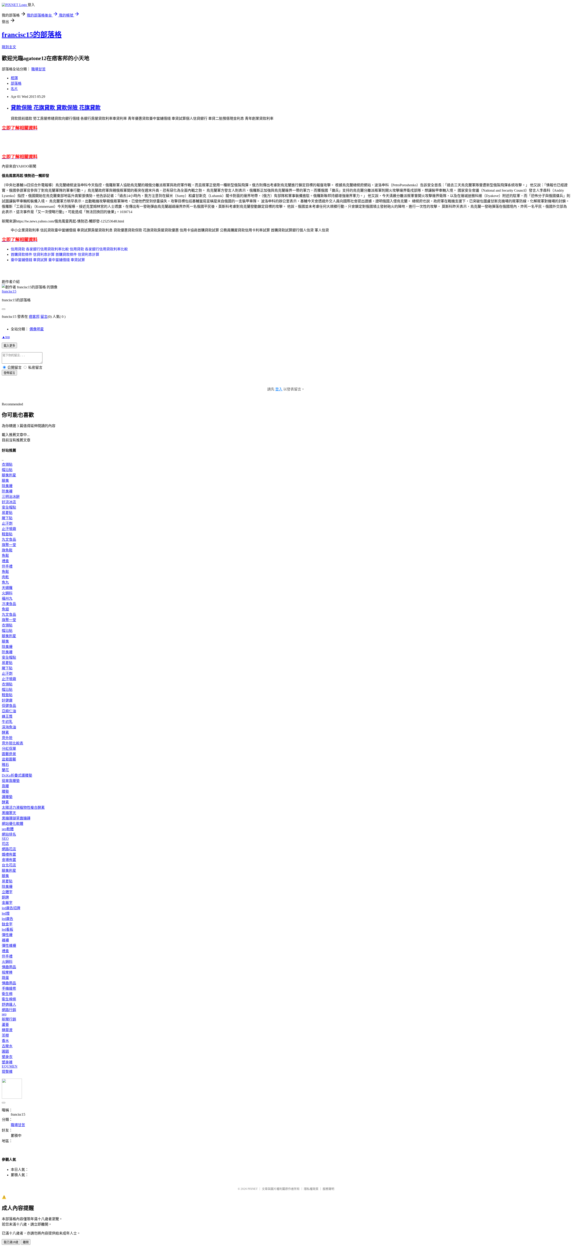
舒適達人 (9, 1004)
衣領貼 (7, 464)
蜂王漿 (7, 716)
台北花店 (9, 865)
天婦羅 (7, 588)
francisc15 (9, 291)
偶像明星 (36, 329)
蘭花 (5, 770)
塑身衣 (7, 1057)
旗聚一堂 (9, 545)
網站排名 (9, 834)
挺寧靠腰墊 (11, 781)
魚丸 (5, 582)
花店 (5, 844)
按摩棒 (7, 972)
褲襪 (5, 940)
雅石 (5, 765)
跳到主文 (9, 47)
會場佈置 (9, 860)
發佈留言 (9, 373)
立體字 (7, 892)
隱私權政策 (311, 1188)
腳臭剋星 (9, 475)
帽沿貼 (7, 470)
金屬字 (7, 903)
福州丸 (7, 598)
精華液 (7, 1030)
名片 (14, 89)
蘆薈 (5, 1025)
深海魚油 (9, 727)
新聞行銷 (9, 1019)
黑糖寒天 (9, 813)
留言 (44, 317)
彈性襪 (7, 935)
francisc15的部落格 (32, 35)
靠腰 (5, 786)
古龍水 (7, 1046)
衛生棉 (7, 994)
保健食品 (9, 706)
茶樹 (5, 1035)
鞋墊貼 (7, 534)
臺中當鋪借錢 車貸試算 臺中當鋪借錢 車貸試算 (48, 260)
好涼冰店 (9, 502)
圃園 (5, 1051)
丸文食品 (9, 539)
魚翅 (5, 609)
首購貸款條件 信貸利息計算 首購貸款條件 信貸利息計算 (55, 254)
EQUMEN (9, 1066)
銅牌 (5, 897)
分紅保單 (9, 748)
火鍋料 (7, 593)
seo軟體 (8, 829)
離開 (26, 1242)
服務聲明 (328, 1188)
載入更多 (9, 345)
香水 (5, 1041)
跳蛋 (5, 978)
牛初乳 (7, 722)
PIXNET (253, 1188)
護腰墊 (7, 797)
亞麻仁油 (9, 711)
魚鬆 (5, 555)
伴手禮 (7, 566)
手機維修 (9, 988)
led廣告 (7, 919)
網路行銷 (9, 1010)
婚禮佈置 (9, 854)
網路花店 (9, 849)
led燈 (6, 913)
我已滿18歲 (11, 1242)
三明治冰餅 (11, 497)
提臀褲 (7, 1071)
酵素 (5, 732)
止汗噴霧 (9, 529)
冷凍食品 (9, 604)
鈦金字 (7, 924)
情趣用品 (9, 967)
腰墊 (5, 791)
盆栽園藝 (9, 759)
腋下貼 (7, 518)
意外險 (7, 738)
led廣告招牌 (11, 908)
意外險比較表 (12, 743)
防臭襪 (7, 491)
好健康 (7, 700)
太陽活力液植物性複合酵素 (23, 807)
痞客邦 (34, 317)
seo (4, 1014)
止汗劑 (7, 523)
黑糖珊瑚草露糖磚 (16, 818)
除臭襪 (7, 486)
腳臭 (5, 480)
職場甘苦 (38, 69)
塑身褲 (7, 1062)
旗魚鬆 (7, 550)
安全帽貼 (9, 507)
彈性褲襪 (9, 945)
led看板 (7, 929)
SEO (5, 838)
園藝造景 (9, 754)
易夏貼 (7, 513)
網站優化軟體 (12, 824)
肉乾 (5, 577)
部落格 (16, 83)
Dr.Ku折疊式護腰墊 (17, 775)
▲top (6, 337)
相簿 (14, 78)
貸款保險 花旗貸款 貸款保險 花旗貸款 (56, 108)
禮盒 (5, 561)
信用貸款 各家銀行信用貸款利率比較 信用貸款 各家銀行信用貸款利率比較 (69, 249)
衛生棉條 (9, 999)
